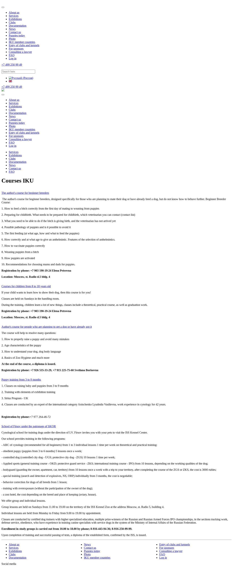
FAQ (12, 55)
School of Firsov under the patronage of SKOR (28, 426)
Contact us (15, 32)
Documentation (17, 25)
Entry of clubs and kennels (24, 45)
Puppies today (17, 35)
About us (14, 12)
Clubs (12, 22)
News (12, 28)
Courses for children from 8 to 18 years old (26, 286)
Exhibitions (15, 19)
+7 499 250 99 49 (11, 64)
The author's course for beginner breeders (25, 192)
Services (13, 15)
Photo (12, 38)
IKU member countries (22, 42)
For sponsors (16, 48)
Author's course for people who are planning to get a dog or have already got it (46, 326)
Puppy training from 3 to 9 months (21, 379)
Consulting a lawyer (20, 51)
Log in (12, 58)
